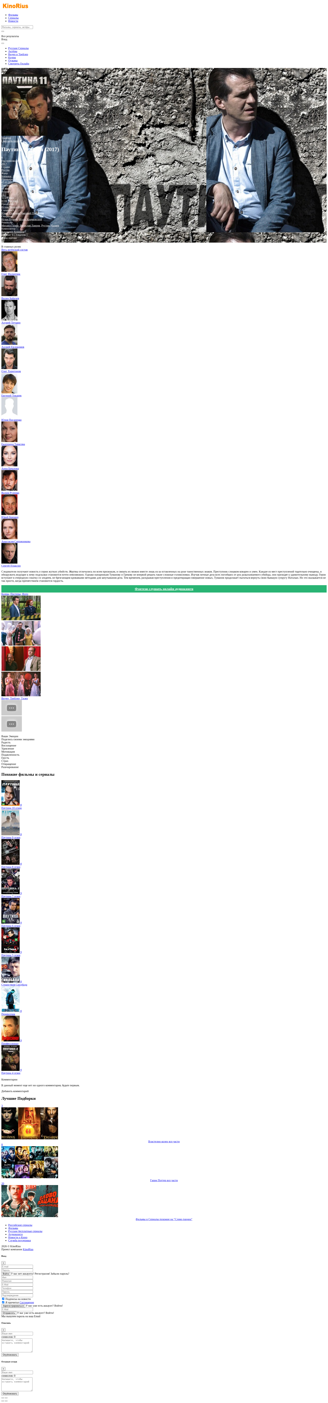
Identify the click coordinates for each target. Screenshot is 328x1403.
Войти (6, 1274)
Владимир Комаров (12, 231)
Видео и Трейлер (18, 54)
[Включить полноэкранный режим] (6, 1397)
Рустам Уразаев (50, 225)
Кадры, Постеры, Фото (14, 594)
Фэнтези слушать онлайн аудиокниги (164, 589)
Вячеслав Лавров (30, 225)
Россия (5, 170)
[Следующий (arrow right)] (6, 1400)
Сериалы (13, 17)
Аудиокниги (15, 1234)
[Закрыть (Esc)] (2, 1397)
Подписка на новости (18, 1299)
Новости (13, 21)
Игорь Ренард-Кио (12, 207)
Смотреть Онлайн (18, 63)
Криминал (33, 176)
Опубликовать (10, 1355)
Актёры (12, 51)
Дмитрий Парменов (32, 213)
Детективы (19, 176)
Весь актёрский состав (14, 249)
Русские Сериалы (18, 48)
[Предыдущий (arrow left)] (2, 1400)
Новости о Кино (17, 1237)
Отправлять (9, 1313)
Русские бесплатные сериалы (25, 1231)
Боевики (6, 176)
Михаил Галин (10, 225)
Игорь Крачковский (30, 219)
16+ (4, 194)
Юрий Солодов (10, 213)
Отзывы (13, 60)
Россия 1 (13, 200)
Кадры (12, 57)
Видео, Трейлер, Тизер (14, 698)
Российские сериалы (20, 1225)
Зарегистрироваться (13, 1306)
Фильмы (13, 14)
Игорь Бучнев (9, 219)
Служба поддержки (19, 1240)
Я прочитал (19, 1302)
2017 (4, 163)
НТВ (4, 200)
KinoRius (28, 1249)
